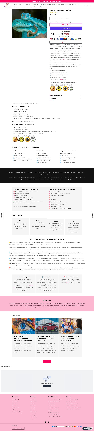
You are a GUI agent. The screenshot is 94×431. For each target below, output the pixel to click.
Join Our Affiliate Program (18, 413)
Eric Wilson (32, 403)
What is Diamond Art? (71, 401)
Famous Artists (51, 405)
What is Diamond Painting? (72, 399)
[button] (84, 5)
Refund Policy (15, 401)
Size (50, 16)
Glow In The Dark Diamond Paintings (54, 409)
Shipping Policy (15, 399)
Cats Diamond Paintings (53, 412)
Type (59, 16)
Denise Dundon (33, 401)
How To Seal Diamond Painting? (73, 407)
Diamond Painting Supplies (54, 401)
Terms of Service (16, 407)
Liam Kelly (32, 415)
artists (68, 282)
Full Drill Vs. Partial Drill (71, 405)
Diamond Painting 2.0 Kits (72, 403)
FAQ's (13, 409)
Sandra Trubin (33, 411)
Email (61, 79)
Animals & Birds (51, 403)
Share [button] (52, 100)
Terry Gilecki (33, 419)
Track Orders (15, 403)
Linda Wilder (33, 409)
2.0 (63, 59)
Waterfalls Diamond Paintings (55, 416)
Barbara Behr (33, 399)
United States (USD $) (17, 428)
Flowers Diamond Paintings (54, 414)
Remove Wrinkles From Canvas (73, 409)
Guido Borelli (33, 405)
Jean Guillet (32, 407)
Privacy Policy (15, 405)
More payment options (66, 31)
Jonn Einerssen (33, 413)
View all (47, 361)
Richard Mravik (33, 417)
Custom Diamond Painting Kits (55, 399)
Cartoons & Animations (53, 407)
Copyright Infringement (17, 411)
